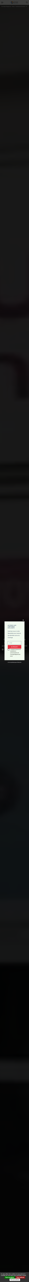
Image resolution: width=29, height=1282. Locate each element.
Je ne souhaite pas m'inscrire (14, 662)
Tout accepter (9, 1277)
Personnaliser (14, 1280)
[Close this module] (23, 620)
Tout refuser (20, 1277)
